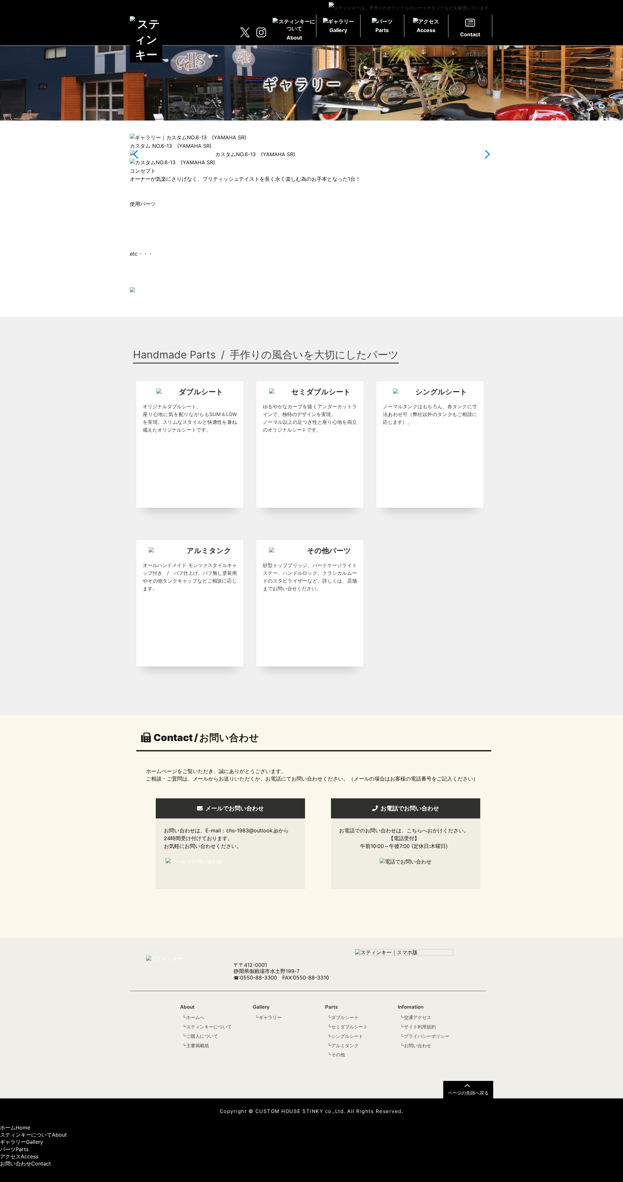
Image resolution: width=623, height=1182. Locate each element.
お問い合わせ (417, 1045)
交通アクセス (417, 1017)
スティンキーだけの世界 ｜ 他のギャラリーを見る (192, 299)
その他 (338, 1054)
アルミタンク (345, 1045)
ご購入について (202, 1036)
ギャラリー (270, 1017)
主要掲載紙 (197, 1045)
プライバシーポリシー (426, 1036)
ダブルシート (345, 1017)
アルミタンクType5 (153, 212)
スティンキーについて (209, 1026)
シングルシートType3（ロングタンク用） (179, 220)
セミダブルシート (349, 1026)
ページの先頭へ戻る (468, 1092)
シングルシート (347, 1036)
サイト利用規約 (420, 1026)
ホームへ (195, 1017)
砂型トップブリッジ (153, 245)
